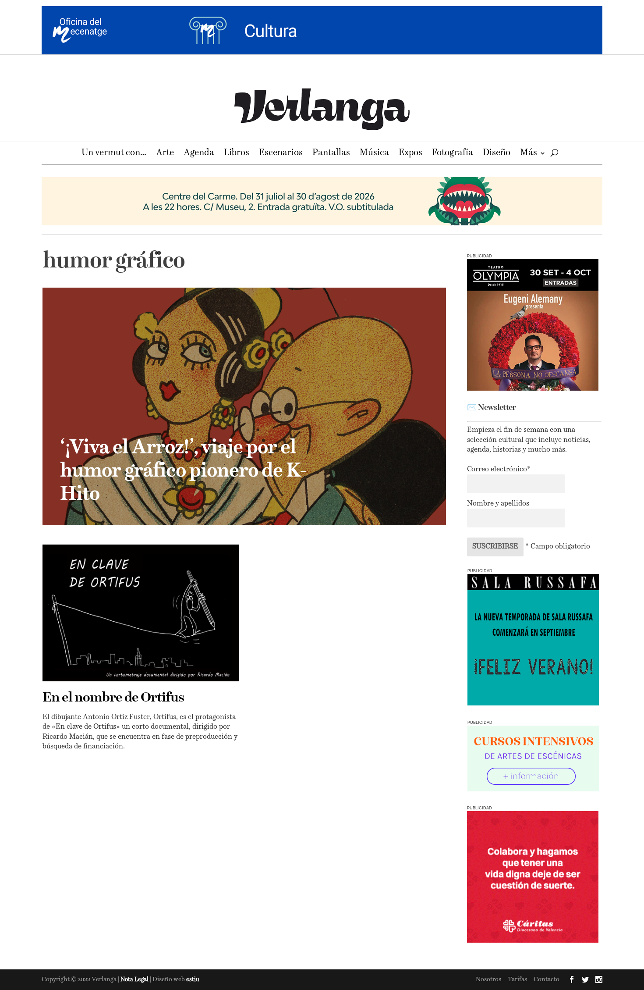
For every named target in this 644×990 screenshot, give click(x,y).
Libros (236, 153)
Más (528, 153)
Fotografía (452, 153)
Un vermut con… (113, 153)
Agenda (199, 153)
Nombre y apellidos (498, 503)
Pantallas (331, 153)
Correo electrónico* (499, 469)
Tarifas (517, 979)
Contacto (546, 979)
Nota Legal (135, 980)
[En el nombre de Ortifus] (140, 613)
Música (374, 153)
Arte (165, 153)
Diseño (496, 153)
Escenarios (281, 153)
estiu (192, 980)
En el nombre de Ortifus (113, 698)
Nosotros (488, 979)
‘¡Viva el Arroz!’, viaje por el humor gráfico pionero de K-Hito (183, 471)
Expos (410, 153)
